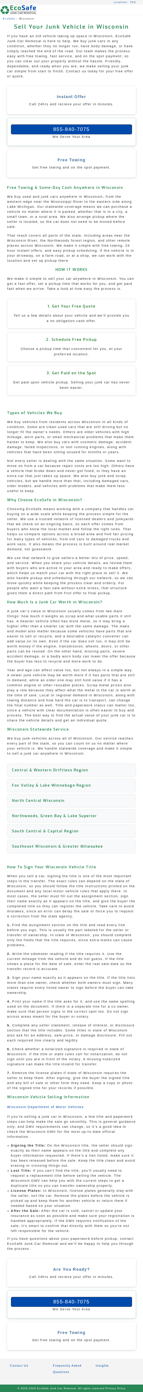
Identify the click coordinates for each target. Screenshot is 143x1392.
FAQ (133, 2)
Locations (121, 2)
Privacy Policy (116, 1388)
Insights (102, 1365)
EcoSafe (9, 18)
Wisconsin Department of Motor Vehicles (45, 1107)
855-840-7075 (71, 129)
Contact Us (19, 1365)
